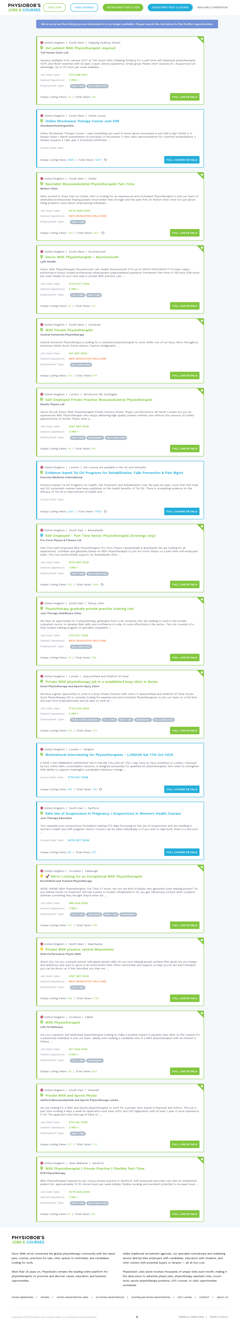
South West (76, 42)
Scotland (75, 870)
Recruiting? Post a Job (123, 7)
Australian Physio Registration (150, 1297)
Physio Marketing (22, 1297)
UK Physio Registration (110, 1297)
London (74, 394)
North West (76, 943)
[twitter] (137, 1317)
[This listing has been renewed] (105, 159)
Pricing (45, 1297)
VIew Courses (84, 7)
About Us (222, 1297)
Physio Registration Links (72, 1297)
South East (76, 530)
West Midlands (78, 1163)
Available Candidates (212, 7)
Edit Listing (185, 1297)
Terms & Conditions (191, 1317)
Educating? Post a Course (170, 7)
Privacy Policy (219, 1317)
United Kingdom (54, 42)
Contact (204, 1297)
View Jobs (54, 7)
